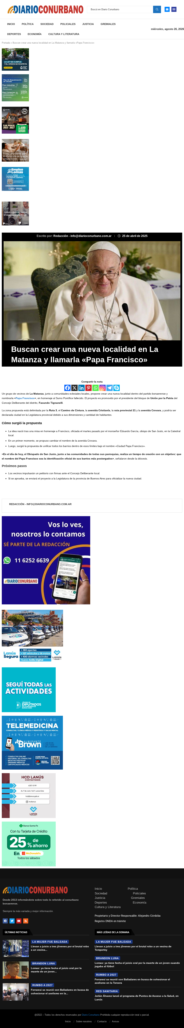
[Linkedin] (81, 388)
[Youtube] (18, 920)
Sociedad (47, 24)
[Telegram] (109, 388)
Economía (35, 34)
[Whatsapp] (95, 388)
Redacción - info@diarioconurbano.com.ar (82, 235)
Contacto (102, 1021)
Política (28, 24)
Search (157, 9)
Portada (6, 42)
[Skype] (116, 388)
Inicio (11, 24)
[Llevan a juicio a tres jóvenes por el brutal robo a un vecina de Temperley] (16, 948)
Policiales (67, 24)
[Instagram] (102, 388)
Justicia (88, 24)
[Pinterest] (88, 388)
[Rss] (25, 920)
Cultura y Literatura (63, 34)
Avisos (115, 1021)
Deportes (14, 34)
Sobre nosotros (84, 1021)
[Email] (167, 9)
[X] (74, 388)
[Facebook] (67, 388)
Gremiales (108, 24)
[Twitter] (12, 920)
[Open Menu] (173, 9)
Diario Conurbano (91, 1014)
